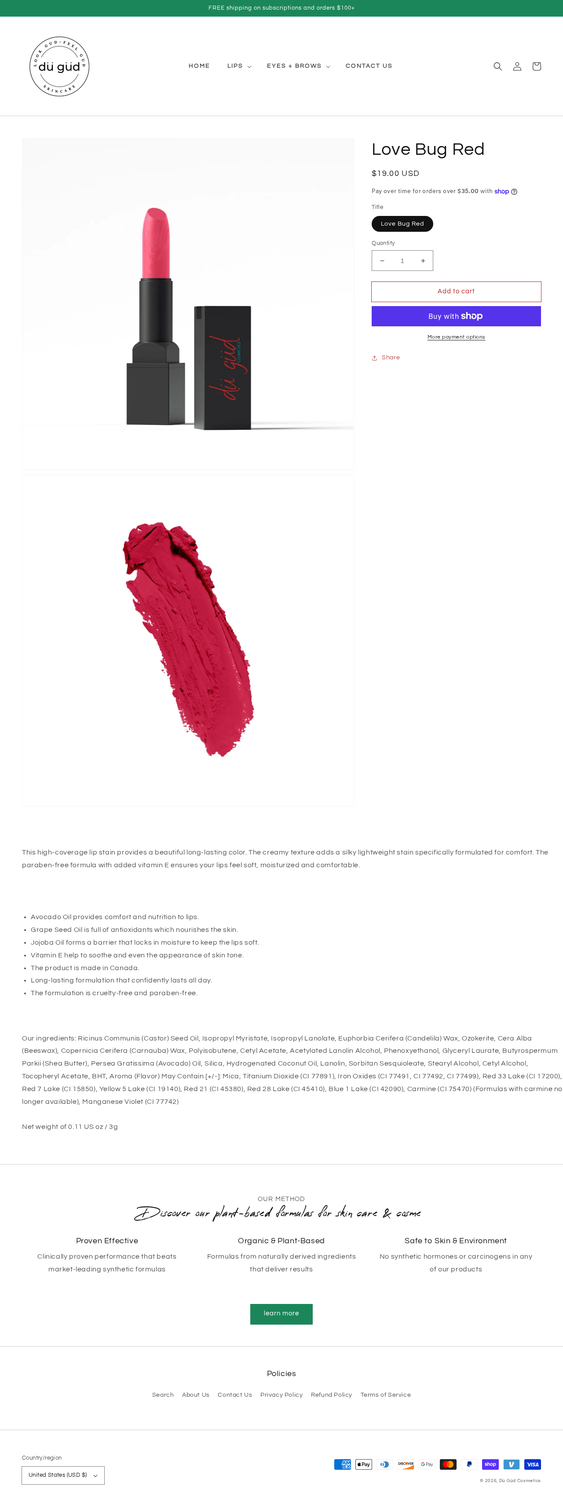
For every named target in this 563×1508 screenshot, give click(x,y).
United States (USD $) (58, 1475)
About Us (196, 1395)
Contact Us (235, 1395)
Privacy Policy (281, 1395)
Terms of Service (386, 1395)
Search (163, 1395)
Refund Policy (331, 1395)
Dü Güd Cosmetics (520, 1481)
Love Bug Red (402, 224)
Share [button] (391, 357)
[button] (498, 66)
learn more (281, 1313)
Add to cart (456, 291)
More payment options (457, 337)
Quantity (383, 243)
